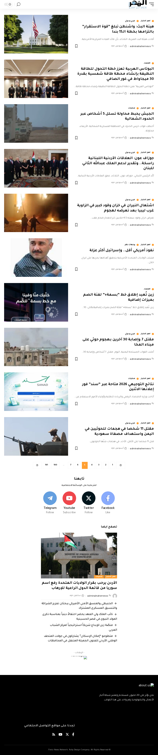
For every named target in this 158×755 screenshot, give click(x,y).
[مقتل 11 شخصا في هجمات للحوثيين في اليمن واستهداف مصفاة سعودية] (36, 436)
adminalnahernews (140, 46)
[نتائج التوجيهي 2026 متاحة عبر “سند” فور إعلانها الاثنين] (36, 391)
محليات (131, 108)
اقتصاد (147, 63)
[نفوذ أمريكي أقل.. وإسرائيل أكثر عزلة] (36, 257)
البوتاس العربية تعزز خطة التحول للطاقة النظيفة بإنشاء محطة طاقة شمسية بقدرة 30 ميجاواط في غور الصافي (115, 74)
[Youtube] (69, 503)
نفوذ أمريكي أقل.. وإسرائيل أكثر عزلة (121, 251)
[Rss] (53, 735)
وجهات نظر (130, 245)
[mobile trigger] (150, 4)
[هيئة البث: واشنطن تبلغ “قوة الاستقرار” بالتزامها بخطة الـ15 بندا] (36, 34)
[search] (18, 4)
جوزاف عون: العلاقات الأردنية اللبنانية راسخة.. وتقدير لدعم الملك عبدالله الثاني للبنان (118, 164)
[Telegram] (50, 503)
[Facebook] (108, 503)
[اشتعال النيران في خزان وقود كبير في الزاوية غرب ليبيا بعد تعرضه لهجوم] (36, 213)
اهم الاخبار (145, 21)
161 (46, 465)
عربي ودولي (130, 21)
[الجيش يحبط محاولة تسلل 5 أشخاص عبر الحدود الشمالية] (36, 123)
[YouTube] (60, 735)
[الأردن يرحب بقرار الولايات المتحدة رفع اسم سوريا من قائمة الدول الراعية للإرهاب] (79, 555)
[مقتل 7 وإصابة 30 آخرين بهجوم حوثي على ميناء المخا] (36, 347)
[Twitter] (89, 503)
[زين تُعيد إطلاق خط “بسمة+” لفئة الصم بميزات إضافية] (36, 302)
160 (55, 465)
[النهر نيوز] (137, 4)
